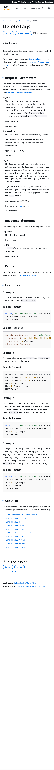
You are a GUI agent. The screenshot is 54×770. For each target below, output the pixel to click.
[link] (39, 21)
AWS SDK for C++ (14, 522)
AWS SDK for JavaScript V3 (18, 533)
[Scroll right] (42, 8)
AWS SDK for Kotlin (15, 536)
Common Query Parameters (19, 92)
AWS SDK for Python (15, 543)
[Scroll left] (14, 8)
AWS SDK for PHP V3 (15, 540)
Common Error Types (26, 275)
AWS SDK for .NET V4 (16, 518)
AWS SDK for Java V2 (16, 529)
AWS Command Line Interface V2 (21, 514)
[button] (10, 43)
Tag (20, 206)
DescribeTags (35, 59)
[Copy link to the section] (3, 78)
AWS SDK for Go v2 (15, 525)
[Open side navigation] (4, 15)
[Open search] (49, 8)
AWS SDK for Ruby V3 (16, 547)
